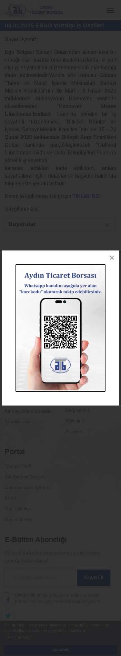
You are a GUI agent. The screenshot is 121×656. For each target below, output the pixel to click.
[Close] (112, 257)
